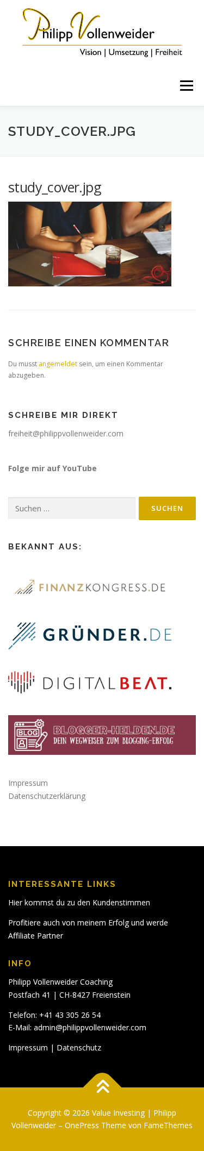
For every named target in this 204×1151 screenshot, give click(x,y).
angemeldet (58, 363)
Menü (186, 85)
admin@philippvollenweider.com (90, 1027)
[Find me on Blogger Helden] (102, 734)
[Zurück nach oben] (102, 1087)
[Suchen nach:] (71, 508)
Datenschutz (79, 1047)
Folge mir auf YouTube (52, 468)
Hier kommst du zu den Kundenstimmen (79, 902)
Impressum (28, 783)
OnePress (82, 1125)
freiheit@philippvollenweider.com (65, 433)
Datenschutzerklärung (46, 796)
